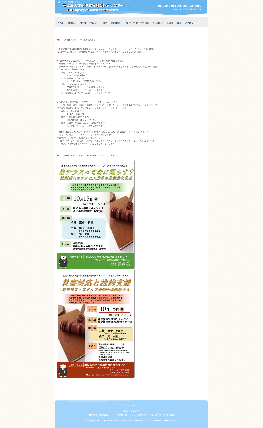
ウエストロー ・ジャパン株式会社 (132, 415)
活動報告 (71, 23)
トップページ (131, 405)
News (60, 23)
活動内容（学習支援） (89, 23)
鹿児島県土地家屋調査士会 (101, 415)
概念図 (170, 23)
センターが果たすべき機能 (137, 23)
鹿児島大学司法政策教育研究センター (92, 8)
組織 (179, 23)
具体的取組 (158, 23)
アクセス (189, 23)
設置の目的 (116, 23)
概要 (105, 23)
